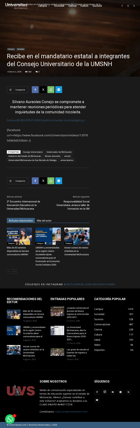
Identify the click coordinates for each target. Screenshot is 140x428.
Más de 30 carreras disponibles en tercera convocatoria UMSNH (18, 251)
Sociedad (20, 49)
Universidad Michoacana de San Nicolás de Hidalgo (32, 160)
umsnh (67, 156)
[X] (134, 6)
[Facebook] (122, 6)
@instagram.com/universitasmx (89, 284)
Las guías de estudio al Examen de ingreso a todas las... (78, 352)
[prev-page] (9, 271)
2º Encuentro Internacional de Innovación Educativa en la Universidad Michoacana (23, 205)
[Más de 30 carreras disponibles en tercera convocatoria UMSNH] (19, 236)
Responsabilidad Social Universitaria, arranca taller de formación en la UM (73, 205)
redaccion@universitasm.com (71, 411)
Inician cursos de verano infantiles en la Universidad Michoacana (76, 251)
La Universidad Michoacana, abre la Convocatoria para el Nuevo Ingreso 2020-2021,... (76, 333)
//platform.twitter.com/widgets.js (62, 120)
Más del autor (44, 220)
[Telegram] (58, 89)
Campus (11, 49)
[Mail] (112, 392)
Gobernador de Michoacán (59, 152)
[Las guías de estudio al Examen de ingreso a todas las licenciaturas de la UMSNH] (57, 352)
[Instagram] (128, 6)
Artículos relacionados (21, 220)
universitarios (66, 160)
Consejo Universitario (33, 152)
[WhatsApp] (50, 89)
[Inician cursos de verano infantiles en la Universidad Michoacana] (76, 236)
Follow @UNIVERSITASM (23, 120)
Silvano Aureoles (52, 156)
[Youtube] (97, 400)
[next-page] (14, 271)
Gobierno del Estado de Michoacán (24, 156)
